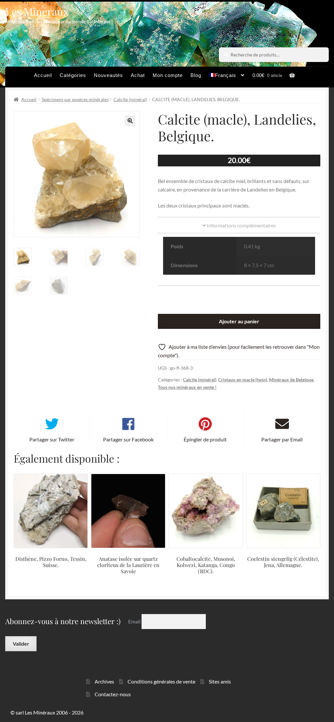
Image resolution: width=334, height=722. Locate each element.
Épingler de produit (205, 439)
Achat (138, 75)
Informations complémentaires (241, 225)
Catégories (73, 75)
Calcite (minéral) (130, 99)
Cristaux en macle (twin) (242, 379)
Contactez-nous (113, 694)
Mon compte (168, 75)
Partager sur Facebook (128, 439)
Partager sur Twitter (51, 439)
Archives (104, 681)
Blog (195, 75)
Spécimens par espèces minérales (75, 99)
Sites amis (220, 681)
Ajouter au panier (239, 321)
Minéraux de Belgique (291, 379)
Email (135, 621)
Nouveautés (108, 75)
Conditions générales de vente (161, 681)
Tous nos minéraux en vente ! (187, 387)
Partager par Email (282, 439)
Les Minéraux (37, 11)
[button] (130, 120)
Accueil (43, 75)
